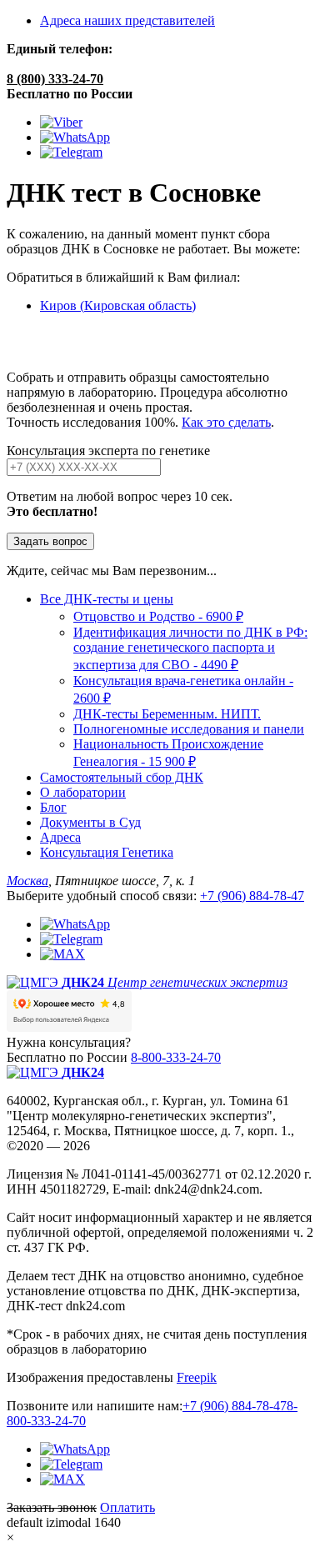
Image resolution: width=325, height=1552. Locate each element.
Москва (27, 881)
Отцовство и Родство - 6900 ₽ (158, 616)
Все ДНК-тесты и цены (106, 599)
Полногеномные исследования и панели (188, 729)
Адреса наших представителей (127, 20)
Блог (53, 807)
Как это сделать (226, 422)
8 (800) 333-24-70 (55, 79)
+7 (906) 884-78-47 (252, 896)
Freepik (197, 1377)
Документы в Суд (90, 822)
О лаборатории (83, 792)
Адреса (60, 837)
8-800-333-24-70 (176, 1057)
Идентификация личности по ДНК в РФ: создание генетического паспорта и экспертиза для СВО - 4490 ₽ (190, 648)
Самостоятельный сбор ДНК (121, 777)
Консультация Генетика (106, 852)
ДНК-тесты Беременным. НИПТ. (167, 714)
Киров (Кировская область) (118, 305)
